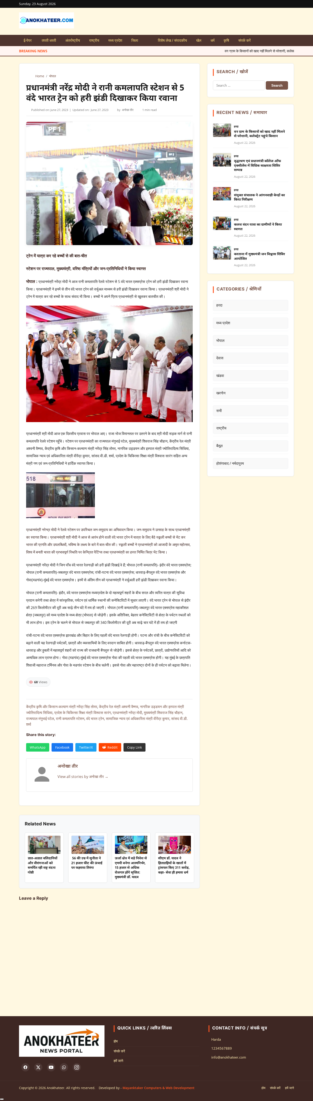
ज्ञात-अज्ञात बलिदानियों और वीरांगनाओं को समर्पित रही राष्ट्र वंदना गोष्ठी (42, 865)
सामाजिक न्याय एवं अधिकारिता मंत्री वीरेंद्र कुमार (137, 718)
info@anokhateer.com (228, 1057)
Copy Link (134, 747)
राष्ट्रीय (94, 40)
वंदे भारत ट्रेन (95, 718)
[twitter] (38, 1067)
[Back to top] (2, 1099)
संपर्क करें (244, 40)
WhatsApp (38, 747)
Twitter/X (86, 747)
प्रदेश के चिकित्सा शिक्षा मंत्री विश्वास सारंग (82, 712)
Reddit (112, 747)
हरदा (236, 126)
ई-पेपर (28, 40)
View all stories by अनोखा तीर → (83, 776)
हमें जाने (118, 1060)
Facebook (62, 747)
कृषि (226, 40)
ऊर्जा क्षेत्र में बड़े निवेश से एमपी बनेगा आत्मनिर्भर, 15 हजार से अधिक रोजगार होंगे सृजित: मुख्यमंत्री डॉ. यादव (131, 868)
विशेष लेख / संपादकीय (172, 40)
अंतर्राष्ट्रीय (72, 40)
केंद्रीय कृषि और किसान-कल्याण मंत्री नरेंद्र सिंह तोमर (61, 706)
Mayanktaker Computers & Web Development (159, 1088)
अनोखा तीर (128, 110)
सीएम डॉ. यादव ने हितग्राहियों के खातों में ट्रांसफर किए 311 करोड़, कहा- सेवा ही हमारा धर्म (173, 865)
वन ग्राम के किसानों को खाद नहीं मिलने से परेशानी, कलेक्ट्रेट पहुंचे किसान (231, 51)
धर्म (212, 40)
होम (116, 1041)
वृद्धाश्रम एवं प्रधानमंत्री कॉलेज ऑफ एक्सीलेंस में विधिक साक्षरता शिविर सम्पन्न (257, 165)
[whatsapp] (64, 1067)
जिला (134, 40)
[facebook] (25, 1067)
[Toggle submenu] (148, 40)
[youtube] (51, 1067)
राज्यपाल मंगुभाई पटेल (40, 718)
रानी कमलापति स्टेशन (70, 718)
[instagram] (77, 1067)
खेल (198, 40)
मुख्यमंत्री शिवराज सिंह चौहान (163, 712)
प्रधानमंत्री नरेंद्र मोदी (127, 712)
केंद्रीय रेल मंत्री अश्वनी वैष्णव (118, 706)
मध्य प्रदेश (115, 40)
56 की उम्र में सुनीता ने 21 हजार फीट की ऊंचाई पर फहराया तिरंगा (86, 863)
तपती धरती (49, 40)
